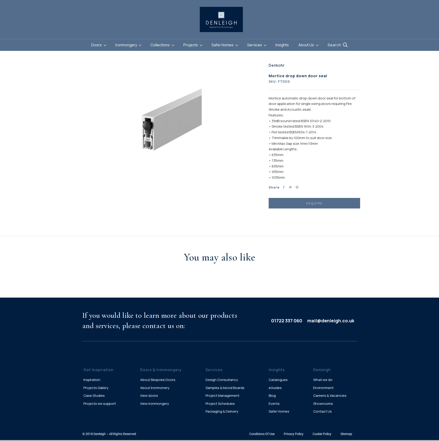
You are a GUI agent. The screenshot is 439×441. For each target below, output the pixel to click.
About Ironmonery (154, 387)
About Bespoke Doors (157, 379)
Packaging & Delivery (222, 411)
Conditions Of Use (262, 434)
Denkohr (277, 65)
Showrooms (323, 403)
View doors (149, 395)
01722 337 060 (286, 321)
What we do (322, 379)
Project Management (222, 395)
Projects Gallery (95, 387)
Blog (272, 395)
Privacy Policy (293, 434)
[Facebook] (283, 187)
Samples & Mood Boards (225, 387)
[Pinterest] (297, 187)
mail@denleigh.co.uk (330, 321)
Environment (323, 387)
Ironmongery (126, 44)
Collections (160, 44)
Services (255, 44)
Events (274, 403)
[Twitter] (290, 187)
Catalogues (278, 379)
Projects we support (99, 403)
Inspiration (91, 379)
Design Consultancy (222, 379)
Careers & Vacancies (329, 395)
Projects (191, 44)
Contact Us (322, 411)
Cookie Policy (322, 434)
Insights (282, 44)
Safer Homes (222, 44)
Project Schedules (220, 403)
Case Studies (94, 395)
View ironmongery (154, 403)
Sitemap (346, 434)
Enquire (314, 203)
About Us (306, 44)
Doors (96, 44)
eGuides (275, 387)
